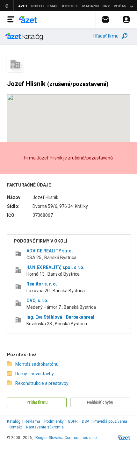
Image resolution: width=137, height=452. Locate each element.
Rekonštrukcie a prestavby (41, 383)
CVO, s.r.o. (37, 300)
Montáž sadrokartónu (37, 364)
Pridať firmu (36, 402)
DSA (85, 421)
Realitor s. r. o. (41, 283)
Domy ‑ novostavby (34, 373)
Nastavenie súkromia (45, 427)
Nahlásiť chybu (100, 402)
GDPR (73, 421)
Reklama (32, 421)
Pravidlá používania (110, 421)
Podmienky (54, 421)
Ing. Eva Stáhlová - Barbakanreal (60, 317)
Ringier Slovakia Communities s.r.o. (66, 437)
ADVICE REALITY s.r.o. (49, 250)
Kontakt (15, 427)
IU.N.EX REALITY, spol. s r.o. (55, 267)
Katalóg (13, 421)
